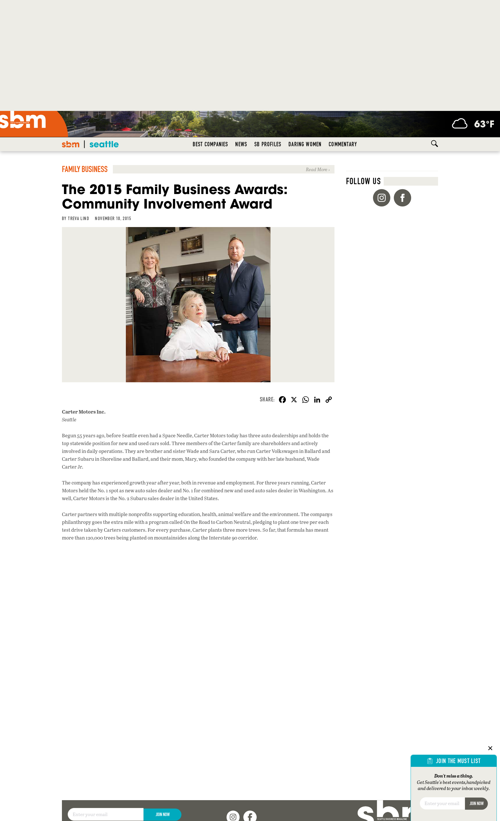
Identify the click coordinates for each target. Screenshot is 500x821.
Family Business (85, 169)
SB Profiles (267, 144)
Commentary (343, 144)
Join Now (163, 814)
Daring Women (304, 144)
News (241, 144)
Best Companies (210, 144)
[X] (294, 400)
